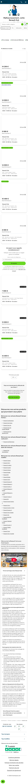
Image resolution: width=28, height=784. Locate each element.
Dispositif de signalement (14, 770)
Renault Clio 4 (6, 505)
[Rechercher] (22, 24)
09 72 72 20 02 (7, 726)
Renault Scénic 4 (7, 486)
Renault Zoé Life (7, 425)
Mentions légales (14, 760)
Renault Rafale (6, 477)
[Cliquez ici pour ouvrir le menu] (25, 2)
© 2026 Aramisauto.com (14, 775)
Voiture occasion (12, 720)
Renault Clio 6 (6, 479)
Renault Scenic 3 (7, 525)
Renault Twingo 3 (7, 496)
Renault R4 (6, 499)
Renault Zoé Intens (7, 423)
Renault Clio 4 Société (8, 533)
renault (19, 720)
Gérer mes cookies (14, 765)
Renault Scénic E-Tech (8, 507)
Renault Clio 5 (6, 463)
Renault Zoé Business (8, 420)
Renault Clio (6, 515)
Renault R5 (6, 474)
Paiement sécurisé (14, 768)
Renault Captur (7, 460)
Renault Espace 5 (7, 510)
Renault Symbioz (7, 465)
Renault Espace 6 (7, 482)
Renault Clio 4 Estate (8, 512)
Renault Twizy (6, 531)
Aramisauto (4, 720)
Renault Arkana (7, 470)
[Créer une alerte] (3, 781)
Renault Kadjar (6, 472)
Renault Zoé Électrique (8, 441)
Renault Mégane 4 (7, 484)
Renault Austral (7, 467)
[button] (8, 28)
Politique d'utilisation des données (14, 762)
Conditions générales (14, 757)
